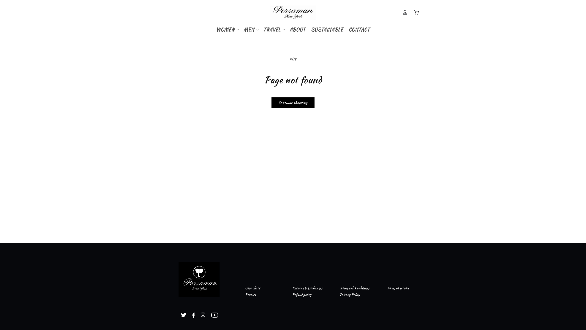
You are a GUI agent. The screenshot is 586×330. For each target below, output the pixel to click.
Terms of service (398, 288)
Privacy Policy (350, 294)
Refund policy (302, 294)
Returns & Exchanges (307, 288)
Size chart (252, 288)
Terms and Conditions (355, 288)
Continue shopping (293, 102)
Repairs (250, 294)
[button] (227, 29)
